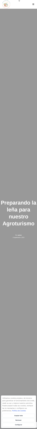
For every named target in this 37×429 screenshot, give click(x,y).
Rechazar (18, 420)
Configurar (18, 424)
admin (20, 235)
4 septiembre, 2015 (18, 237)
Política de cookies (19, 411)
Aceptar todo (18, 415)
